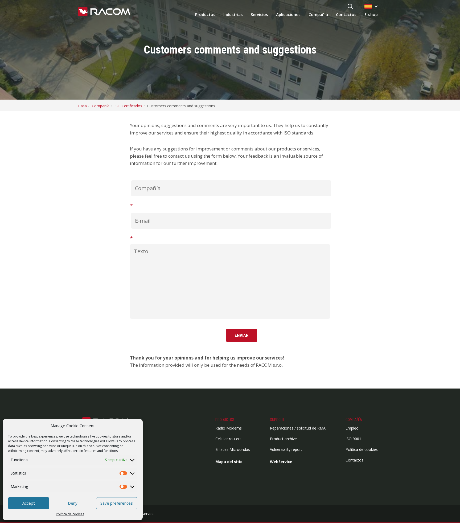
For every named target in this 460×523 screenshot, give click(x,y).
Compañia (318, 14)
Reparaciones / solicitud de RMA (298, 428)
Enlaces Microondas (232, 449)
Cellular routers (228, 438)
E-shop (371, 14)
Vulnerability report (286, 449)
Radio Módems (228, 428)
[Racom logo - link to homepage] (104, 12)
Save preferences (116, 503)
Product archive (283, 438)
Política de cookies (70, 514)
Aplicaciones (288, 14)
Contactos (346, 14)
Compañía (354, 420)
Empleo (352, 428)
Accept (28, 503)
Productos (205, 14)
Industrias (233, 14)
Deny (72, 503)
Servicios (259, 14)
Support (277, 420)
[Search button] (350, 6)
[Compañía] (230, 186)
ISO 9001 (353, 438)
